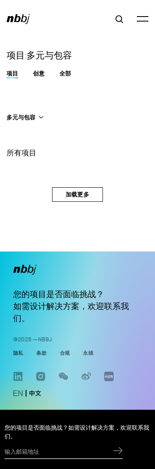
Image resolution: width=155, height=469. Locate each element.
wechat (63, 380)
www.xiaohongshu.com (109, 380)
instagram (40, 380)
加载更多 (77, 194)
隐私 (18, 352)
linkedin (18, 380)
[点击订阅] (118, 451)
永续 (88, 352)
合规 (65, 352)
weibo (86, 380)
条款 (41, 352)
